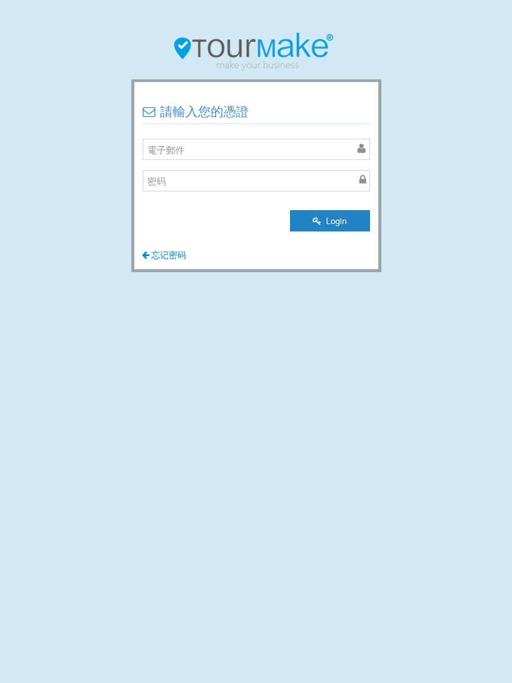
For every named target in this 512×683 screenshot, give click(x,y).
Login (335, 220)
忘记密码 (167, 255)
